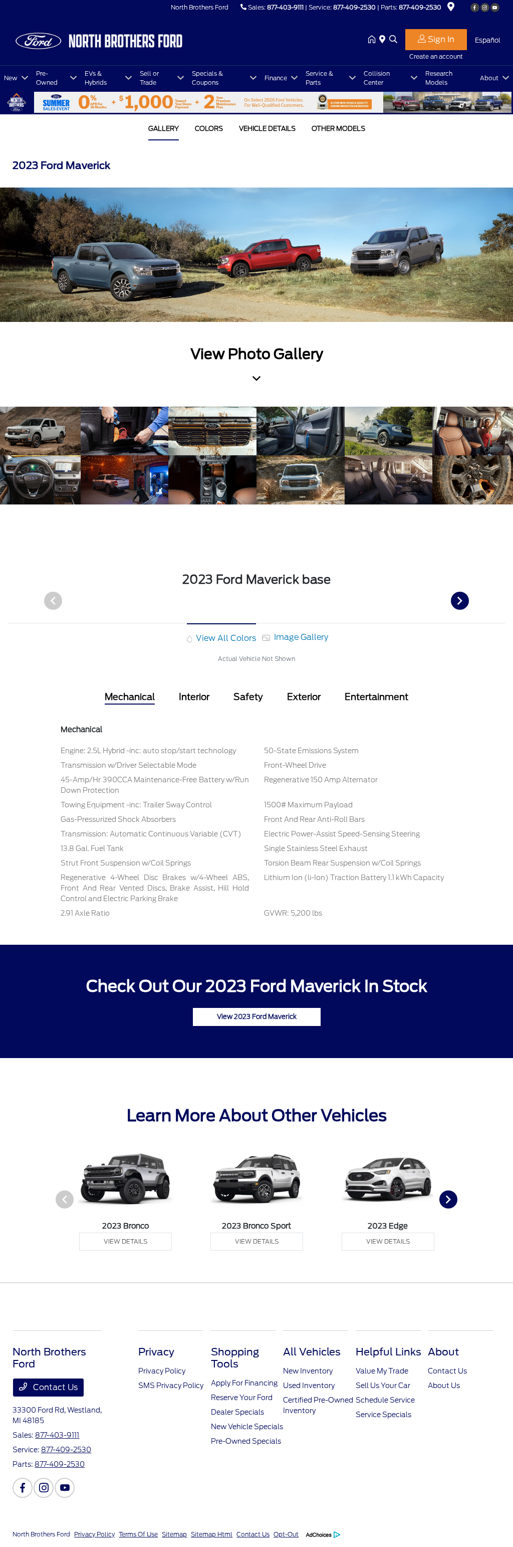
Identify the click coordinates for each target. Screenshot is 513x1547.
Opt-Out (286, 1534)
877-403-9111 (285, 7)
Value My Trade (382, 1371)
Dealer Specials (237, 1412)
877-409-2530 (354, 7)
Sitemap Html (211, 1534)
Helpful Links (388, 1352)
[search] (393, 40)
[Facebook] (474, 7)
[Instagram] (484, 7)
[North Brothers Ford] (99, 39)
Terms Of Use (138, 1534)
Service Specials (383, 1415)
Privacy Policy (161, 1371)
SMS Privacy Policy (170, 1386)
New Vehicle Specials (247, 1427)
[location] (450, 8)
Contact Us (54, 1387)
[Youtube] (494, 7)
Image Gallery (300, 637)
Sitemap (174, 1534)
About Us (444, 1386)
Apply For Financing (244, 1383)
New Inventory (308, 1371)
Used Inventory (309, 1386)
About (443, 1352)
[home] (373, 40)
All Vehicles (312, 1352)
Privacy (156, 1352)
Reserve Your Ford (242, 1398)
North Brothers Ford (41, 1534)
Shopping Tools (235, 1358)
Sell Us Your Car (383, 1386)
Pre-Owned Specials (246, 1441)
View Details (125, 1241)
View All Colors (225, 638)
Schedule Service (385, 1400)
